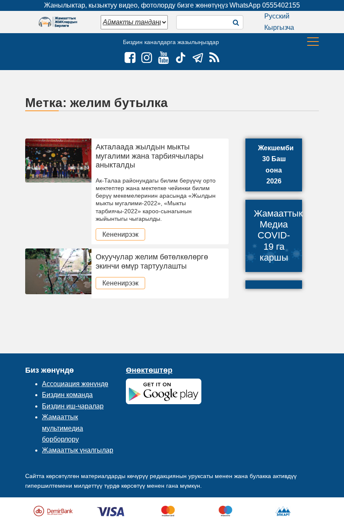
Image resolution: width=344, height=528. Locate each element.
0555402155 (281, 5)
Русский (276, 16)
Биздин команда (67, 394)
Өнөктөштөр (149, 370)
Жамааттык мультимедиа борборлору (62, 428)
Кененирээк (120, 234)
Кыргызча (279, 27)
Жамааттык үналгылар (77, 450)
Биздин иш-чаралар (73, 406)
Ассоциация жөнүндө (75, 383)
